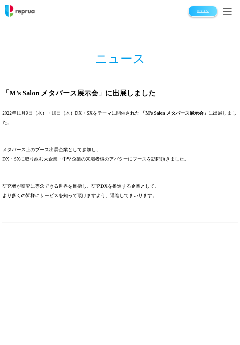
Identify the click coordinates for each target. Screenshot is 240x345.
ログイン (203, 11)
